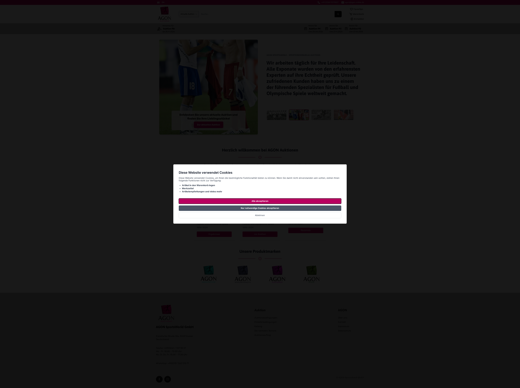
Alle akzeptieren (260, 201)
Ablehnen (260, 215)
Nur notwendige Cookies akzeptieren (260, 208)
